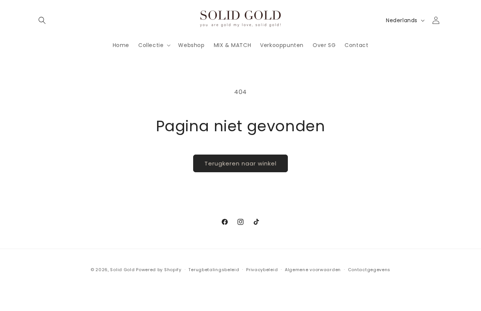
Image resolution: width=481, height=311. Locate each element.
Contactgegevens (369, 269)
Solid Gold (122, 270)
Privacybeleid (262, 269)
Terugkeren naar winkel (240, 163)
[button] (42, 20)
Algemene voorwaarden (313, 269)
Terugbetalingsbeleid (213, 269)
